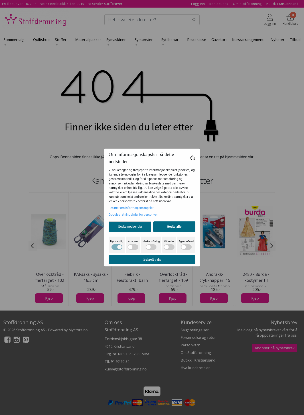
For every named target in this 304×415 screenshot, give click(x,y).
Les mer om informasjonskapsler (131, 208)
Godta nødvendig (130, 226)
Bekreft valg (152, 259)
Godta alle (174, 226)
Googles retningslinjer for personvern (134, 214)
